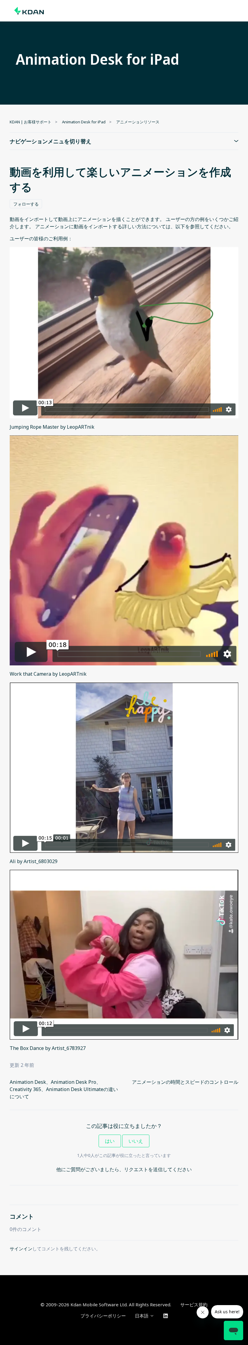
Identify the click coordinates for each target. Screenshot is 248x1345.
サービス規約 (193, 1304)
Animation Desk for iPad (84, 122)
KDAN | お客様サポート (30, 122)
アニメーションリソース (137, 122)
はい (110, 1141)
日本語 (142, 1316)
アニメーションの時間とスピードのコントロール (185, 1082)
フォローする (26, 204)
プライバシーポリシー (103, 1316)
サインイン (21, 1249)
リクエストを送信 (143, 1169)
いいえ (136, 1141)
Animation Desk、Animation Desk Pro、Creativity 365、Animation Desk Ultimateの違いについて (64, 1089)
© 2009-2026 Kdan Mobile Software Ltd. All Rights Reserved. (106, 1304)
